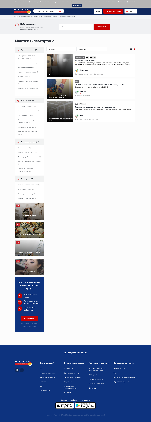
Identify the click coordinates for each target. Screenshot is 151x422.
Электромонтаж (24, 148)
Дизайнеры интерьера (27, 106)
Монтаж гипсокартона (26, 67)
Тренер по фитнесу (96, 379)
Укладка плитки (24, 76)
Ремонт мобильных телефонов (124, 377)
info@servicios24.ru (77, 353)
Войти (98, 11)
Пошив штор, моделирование (28, 111)
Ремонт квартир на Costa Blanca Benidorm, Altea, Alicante (100, 85)
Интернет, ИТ (69, 368)
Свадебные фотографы (72, 377)
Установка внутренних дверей (29, 88)
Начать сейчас (29, 318)
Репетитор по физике (96, 384)
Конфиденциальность (47, 377)
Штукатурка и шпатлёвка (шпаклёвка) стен (26, 57)
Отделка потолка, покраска (28, 72)
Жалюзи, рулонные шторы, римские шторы (27, 121)
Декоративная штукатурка (27, 115)
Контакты (43, 382)
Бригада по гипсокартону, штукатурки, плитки (95, 107)
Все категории (45, 391)
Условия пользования (47, 373)
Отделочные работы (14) (29, 50)
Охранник (67, 382)
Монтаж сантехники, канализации (29, 163)
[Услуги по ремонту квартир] (29, 248)
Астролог (67, 392)
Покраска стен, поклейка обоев (28, 82)
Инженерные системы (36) (30, 142)
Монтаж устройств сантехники (29, 157)
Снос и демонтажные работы (28, 194)
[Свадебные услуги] (29, 211)
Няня (115, 373)
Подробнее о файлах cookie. (127, 2)
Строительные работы (122, 382)
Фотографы (93, 375)
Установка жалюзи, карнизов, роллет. (27, 133)
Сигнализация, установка (27, 152)
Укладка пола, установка (27, 63)
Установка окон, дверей (27, 198)
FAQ (41, 386)
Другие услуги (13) (27, 179)
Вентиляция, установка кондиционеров (25, 170)
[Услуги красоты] (29, 267)
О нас (42, 368)
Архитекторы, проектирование (70, 387)
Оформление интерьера (27, 127)
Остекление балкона (26, 189)
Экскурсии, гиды (119, 368)
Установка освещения (26, 93)
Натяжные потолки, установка (29, 185)
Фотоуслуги (93, 388)
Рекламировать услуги (113, 11)
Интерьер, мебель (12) (28, 100)
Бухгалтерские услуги (72, 373)
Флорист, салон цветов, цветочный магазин (97, 369)
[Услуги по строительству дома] (29, 230)
